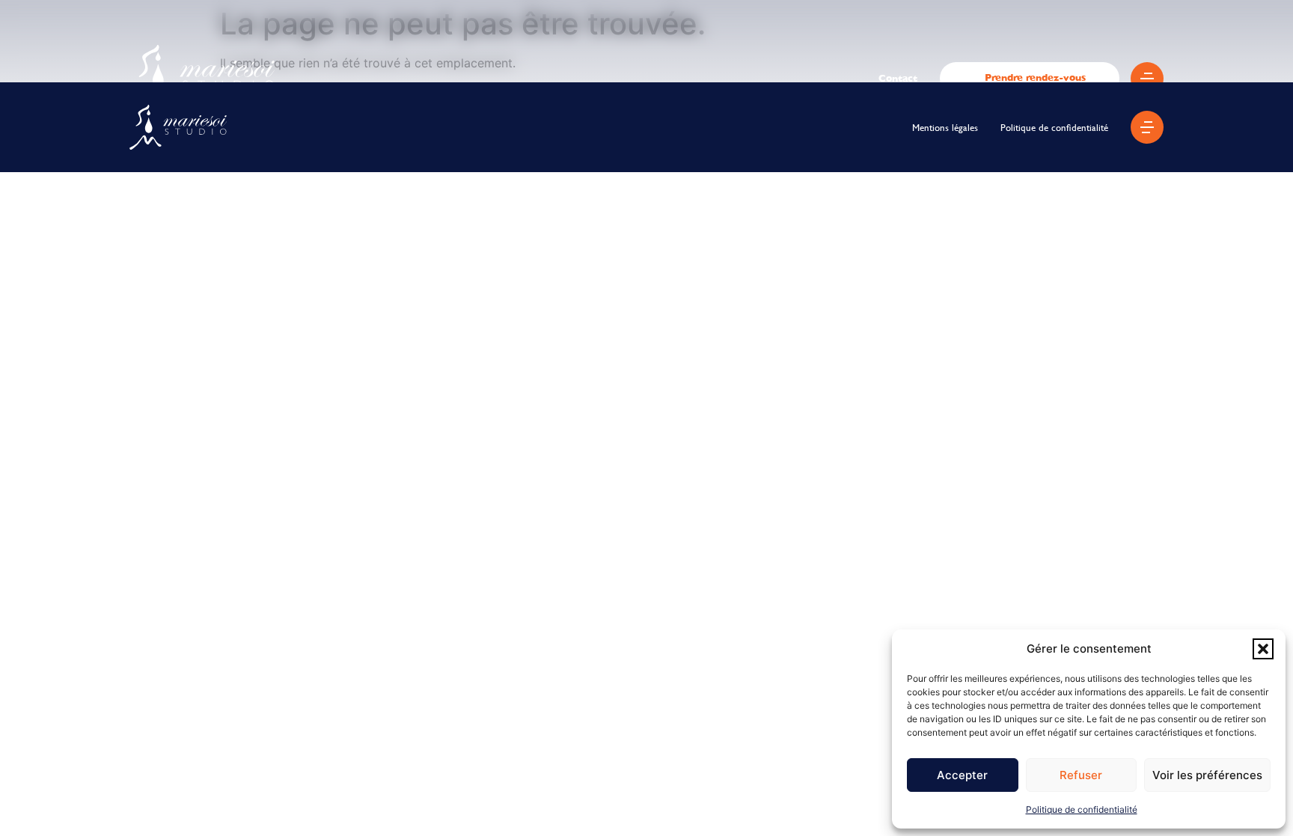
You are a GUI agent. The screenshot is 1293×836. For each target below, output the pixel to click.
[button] (1263, 648)
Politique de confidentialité (1081, 809)
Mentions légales (945, 127)
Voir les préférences (1207, 775)
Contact (897, 78)
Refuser (1081, 775)
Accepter (962, 775)
